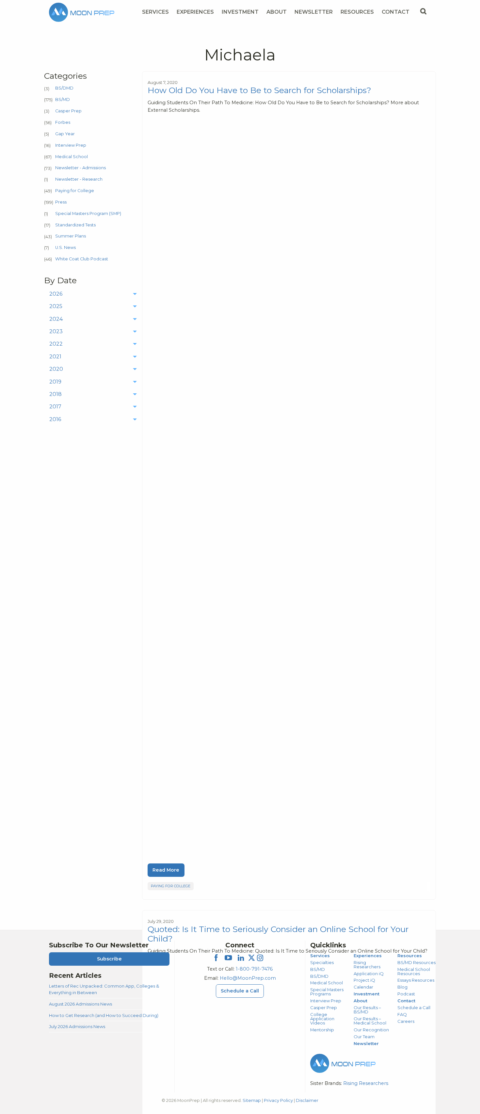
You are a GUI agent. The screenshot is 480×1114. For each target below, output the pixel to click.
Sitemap (252, 1100)
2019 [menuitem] (55, 382)
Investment (240, 12)
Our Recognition (371, 1029)
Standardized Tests (75, 224)
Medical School (71, 156)
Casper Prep (68, 110)
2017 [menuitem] (55, 406)
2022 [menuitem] (56, 344)
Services (155, 12)
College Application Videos (322, 1018)
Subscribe (109, 959)
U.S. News (65, 247)
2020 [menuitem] (56, 369)
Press (61, 202)
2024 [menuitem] (56, 319)
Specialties (322, 962)
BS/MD (62, 99)
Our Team (364, 1036)
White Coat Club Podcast (81, 258)
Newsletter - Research (79, 179)
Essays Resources (415, 980)
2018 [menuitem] (55, 394)
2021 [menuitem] (55, 356)
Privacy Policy (278, 1100)
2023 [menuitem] (56, 331)
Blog (402, 987)
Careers (405, 1021)
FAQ (402, 1014)
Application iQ (369, 973)
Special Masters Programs (327, 991)
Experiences (195, 12)
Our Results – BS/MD (367, 1009)
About (276, 12)
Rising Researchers (367, 964)
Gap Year (65, 133)
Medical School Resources (413, 971)
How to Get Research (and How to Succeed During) (103, 1015)
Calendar (363, 987)
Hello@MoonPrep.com (248, 978)
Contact (395, 12)
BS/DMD (64, 88)
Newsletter (314, 12)
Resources (357, 12)
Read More (165, 870)
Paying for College (74, 190)
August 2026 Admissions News (80, 1004)
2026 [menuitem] (55, 294)
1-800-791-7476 (254, 969)
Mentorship (322, 1029)
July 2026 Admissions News (77, 1026)
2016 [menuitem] (55, 419)
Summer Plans (70, 236)
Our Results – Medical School (370, 1020)
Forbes (62, 122)
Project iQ (364, 980)
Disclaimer (307, 1100)
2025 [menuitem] (55, 306)
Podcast (406, 993)
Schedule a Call (240, 991)
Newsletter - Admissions (80, 167)
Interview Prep (70, 145)
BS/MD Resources (416, 962)
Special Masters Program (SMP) (88, 213)
